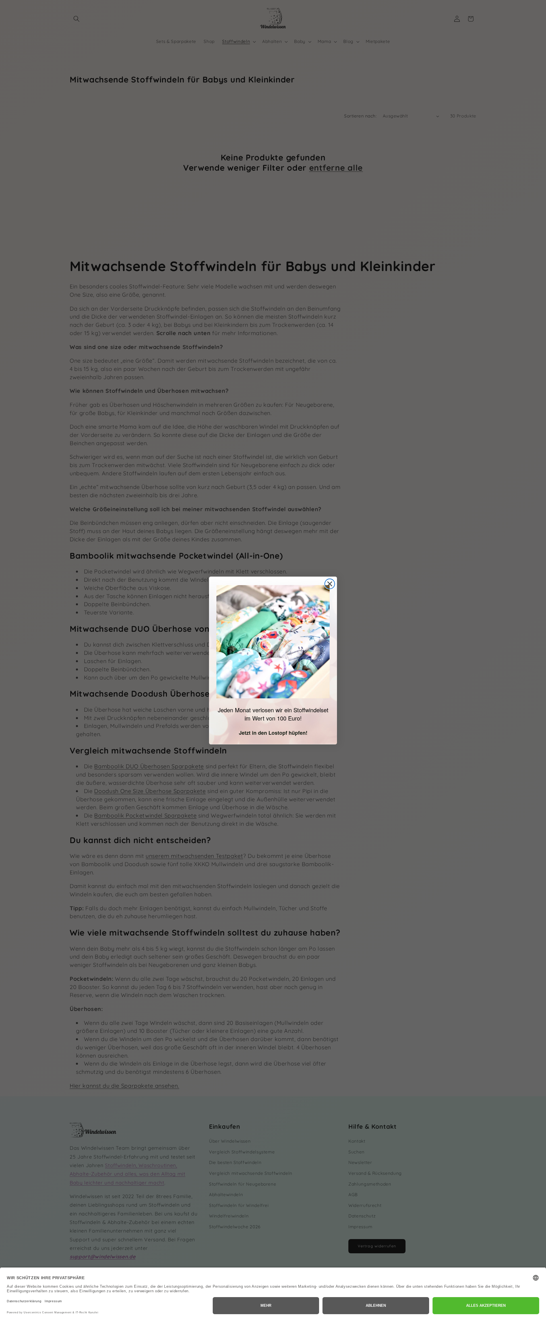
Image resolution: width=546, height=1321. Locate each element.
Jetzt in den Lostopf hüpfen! (273, 732)
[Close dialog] (330, 584)
